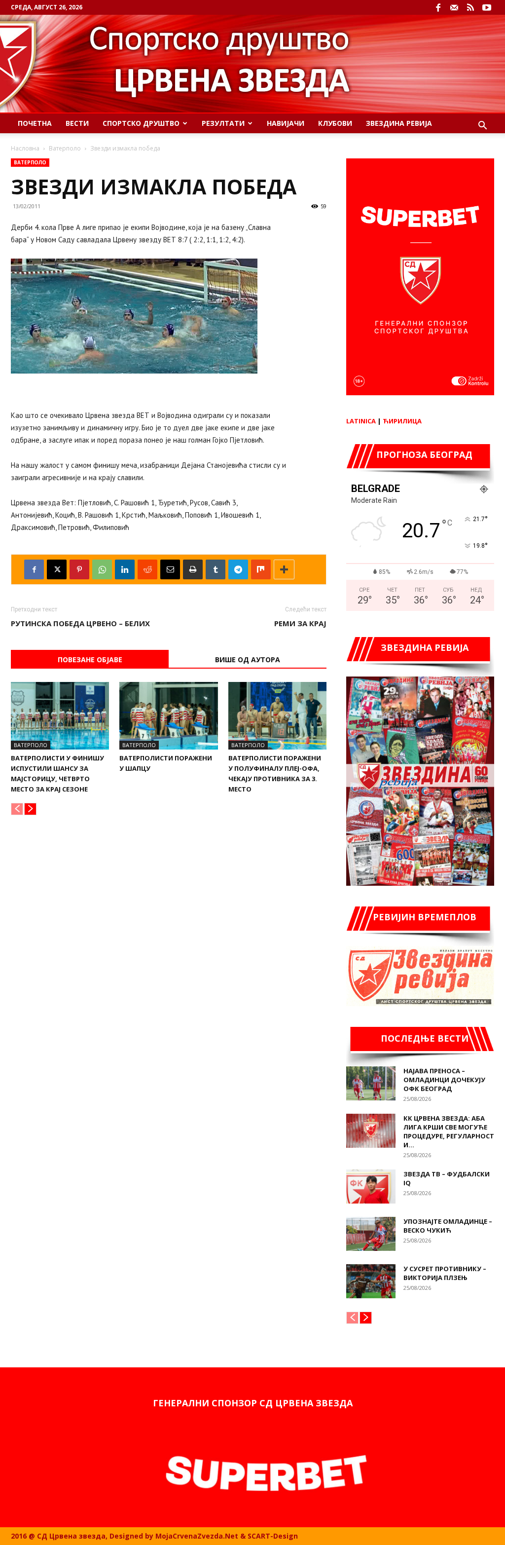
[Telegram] (238, 569)
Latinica (361, 420)
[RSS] (470, 7)
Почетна (35, 123)
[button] (482, 126)
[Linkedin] (125, 569)
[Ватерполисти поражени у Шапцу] (168, 716)
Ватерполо (65, 148)
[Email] (170, 569)
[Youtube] (486, 7)
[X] (57, 569)
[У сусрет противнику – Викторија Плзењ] (371, 1281)
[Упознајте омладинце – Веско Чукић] (371, 1234)
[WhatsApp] (102, 569)
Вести (77, 123)
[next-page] (30, 809)
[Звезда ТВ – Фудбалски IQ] (371, 1186)
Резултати (223, 123)
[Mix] (261, 569)
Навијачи (285, 123)
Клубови (335, 123)
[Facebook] (438, 7)
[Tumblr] (215, 569)
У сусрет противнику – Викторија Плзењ (444, 1273)
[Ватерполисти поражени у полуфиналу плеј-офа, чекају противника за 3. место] (277, 716)
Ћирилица (402, 420)
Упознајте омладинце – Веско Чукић (447, 1226)
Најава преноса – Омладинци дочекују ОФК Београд (444, 1079)
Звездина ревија (399, 123)
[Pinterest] (79, 569)
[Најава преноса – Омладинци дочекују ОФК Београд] (371, 1083)
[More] (284, 569)
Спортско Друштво (141, 123)
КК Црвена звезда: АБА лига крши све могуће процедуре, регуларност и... (448, 1131)
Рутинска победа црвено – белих (80, 623)
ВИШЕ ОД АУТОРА (247, 659)
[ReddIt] (147, 569)
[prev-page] (17, 809)
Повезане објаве (90, 659)
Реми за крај (300, 623)
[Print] (193, 569)
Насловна (25, 148)
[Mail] (454, 7)
